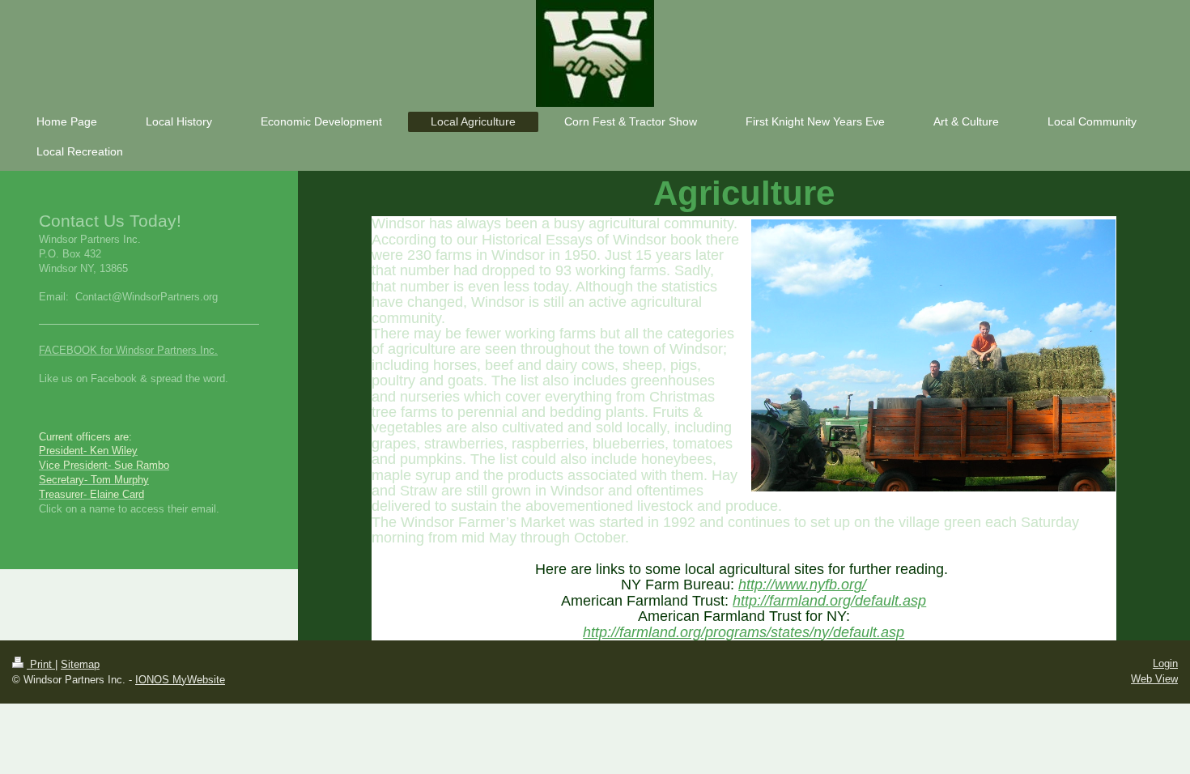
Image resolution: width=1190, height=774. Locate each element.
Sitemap (80, 664)
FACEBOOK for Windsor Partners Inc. (128, 350)
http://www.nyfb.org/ (802, 584)
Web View (1154, 679)
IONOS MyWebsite (180, 680)
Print (41, 664)
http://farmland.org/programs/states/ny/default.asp (743, 632)
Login (1165, 663)
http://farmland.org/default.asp (829, 601)
